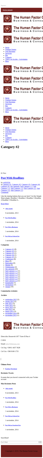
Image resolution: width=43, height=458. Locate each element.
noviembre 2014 (11, 313)
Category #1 (7, 184)
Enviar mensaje (8, 10)
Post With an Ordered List (12, 236)
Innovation (9, 263)
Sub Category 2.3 (17, 190)
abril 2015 (8, 309)
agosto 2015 (9, 301)
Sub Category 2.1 (30, 188)
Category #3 (26, 184)
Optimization (9, 267)
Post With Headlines (12, 177)
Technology (9, 285)
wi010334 (6, 182)
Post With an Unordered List (13, 425)
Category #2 (16, 184)
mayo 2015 (9, 307)
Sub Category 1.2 (11, 273)
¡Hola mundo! (9, 208)
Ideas (7, 261)
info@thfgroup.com (8, 2)
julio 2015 (8, 303)
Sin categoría (14, 186)
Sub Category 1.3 (17, 188)
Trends (7, 287)
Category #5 (5, 186)
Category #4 (35, 184)
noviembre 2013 (11, 315)
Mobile (7, 265)
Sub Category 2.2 (11, 279)
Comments (4, 192)
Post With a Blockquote (11, 227)
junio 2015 (9, 305)
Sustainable (9, 283)
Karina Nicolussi (11, 369)
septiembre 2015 (11, 299)
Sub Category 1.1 (26, 186)
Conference (9, 259)
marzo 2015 (9, 311)
